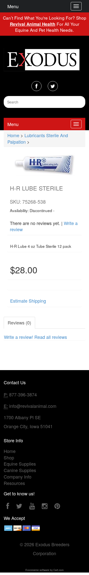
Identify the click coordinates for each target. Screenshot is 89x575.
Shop (9, 457)
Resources (14, 483)
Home (13, 135)
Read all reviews (50, 337)
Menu (13, 6)
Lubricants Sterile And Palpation (37, 138)
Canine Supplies (20, 470)
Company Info (17, 476)
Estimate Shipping (28, 300)
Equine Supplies (20, 463)
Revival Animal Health (32, 24)
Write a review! (18, 337)
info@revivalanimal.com (32, 406)
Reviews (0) (19, 322)
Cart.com (58, 570)
